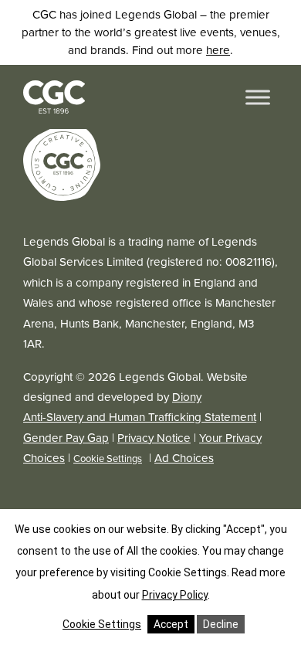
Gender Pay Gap (66, 438)
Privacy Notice (154, 438)
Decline (220, 624)
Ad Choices (184, 458)
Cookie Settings (107, 458)
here (218, 50)
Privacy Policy (175, 595)
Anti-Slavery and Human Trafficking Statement (139, 417)
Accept (171, 624)
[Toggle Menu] (257, 97)
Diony (186, 397)
